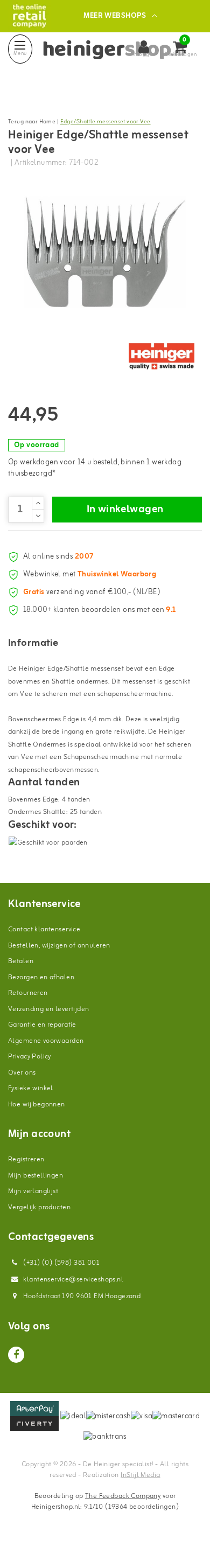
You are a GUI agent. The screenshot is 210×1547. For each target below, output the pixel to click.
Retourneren (28, 993)
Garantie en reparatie (42, 1024)
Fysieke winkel (30, 1088)
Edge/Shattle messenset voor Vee (105, 122)
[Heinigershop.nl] (29, 16)
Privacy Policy (29, 1056)
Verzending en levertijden (48, 1009)
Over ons (22, 1072)
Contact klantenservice (44, 929)
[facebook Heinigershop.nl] (16, 1354)
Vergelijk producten (39, 1207)
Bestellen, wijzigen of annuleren (59, 945)
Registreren (26, 1159)
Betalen (20, 961)
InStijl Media (140, 1475)
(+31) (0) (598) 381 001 (61, 1263)
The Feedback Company (122, 1496)
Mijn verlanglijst (33, 1191)
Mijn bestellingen (35, 1175)
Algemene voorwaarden (45, 1041)
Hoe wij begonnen (36, 1104)
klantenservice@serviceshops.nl (73, 1279)
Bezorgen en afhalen (41, 977)
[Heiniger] (161, 356)
